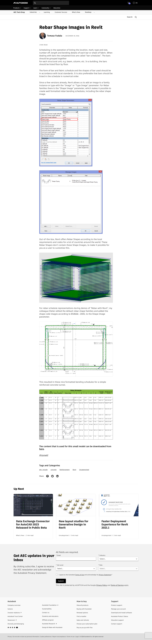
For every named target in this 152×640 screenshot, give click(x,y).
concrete (54, 470)
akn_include (43, 470)
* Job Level (59, 565)
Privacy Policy (101, 585)
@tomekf (43, 455)
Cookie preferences (45, 636)
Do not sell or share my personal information (26, 636)
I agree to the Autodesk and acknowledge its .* (85, 576)
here (41, 449)
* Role (100, 565)
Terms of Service (117, 585)
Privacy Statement (105, 575)
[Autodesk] (20, 3)
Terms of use (70, 636)
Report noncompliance (59, 636)
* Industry (101, 555)
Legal (77, 636)
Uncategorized (84, 470)
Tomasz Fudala (54, 35)
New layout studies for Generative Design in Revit (73, 525)
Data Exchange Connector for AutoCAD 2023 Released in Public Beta (33, 525)
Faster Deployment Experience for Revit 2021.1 (115, 525)
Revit (74, 470)
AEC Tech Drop (19, 12)
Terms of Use (79, 575)
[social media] (13, 627)
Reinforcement (65, 470)
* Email (58, 555)
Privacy (10, 636)
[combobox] (51, 3)
